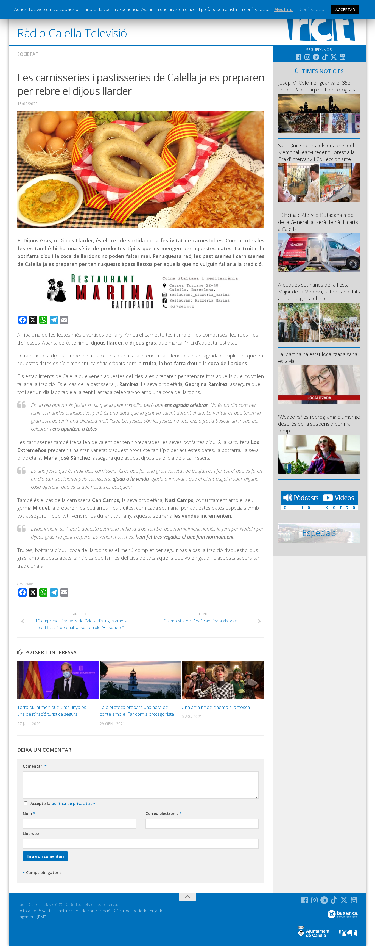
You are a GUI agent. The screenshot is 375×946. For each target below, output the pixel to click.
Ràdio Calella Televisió (72, 33)
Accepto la (61, 803)
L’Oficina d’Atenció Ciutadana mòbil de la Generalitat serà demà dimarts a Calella (318, 222)
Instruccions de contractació (84, 910)
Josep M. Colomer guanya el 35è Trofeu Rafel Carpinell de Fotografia (317, 86)
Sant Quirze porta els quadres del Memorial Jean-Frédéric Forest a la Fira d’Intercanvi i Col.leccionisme (316, 152)
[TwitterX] (333, 57)
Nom (29, 813)
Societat (27, 54)
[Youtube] (342, 57)
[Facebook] (298, 57)
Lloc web (31, 833)
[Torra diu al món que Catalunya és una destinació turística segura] (58, 680)
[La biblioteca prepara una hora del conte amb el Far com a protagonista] (141, 680)
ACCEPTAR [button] (345, 9)
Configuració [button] (312, 9)
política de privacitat (72, 803)
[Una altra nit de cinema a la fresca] (223, 680)
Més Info (283, 9)
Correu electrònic (163, 813)
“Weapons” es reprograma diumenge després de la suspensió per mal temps (319, 424)
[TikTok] (324, 57)
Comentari (35, 766)
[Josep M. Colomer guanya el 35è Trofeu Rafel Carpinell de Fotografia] (319, 113)
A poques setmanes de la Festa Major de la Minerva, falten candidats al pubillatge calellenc (319, 291)
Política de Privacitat (35, 910)
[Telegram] (316, 57)
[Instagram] (307, 57)
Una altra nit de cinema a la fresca (216, 707)
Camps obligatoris (42, 872)
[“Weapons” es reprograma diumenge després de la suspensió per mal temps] (319, 454)
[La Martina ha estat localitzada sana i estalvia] (319, 384)
